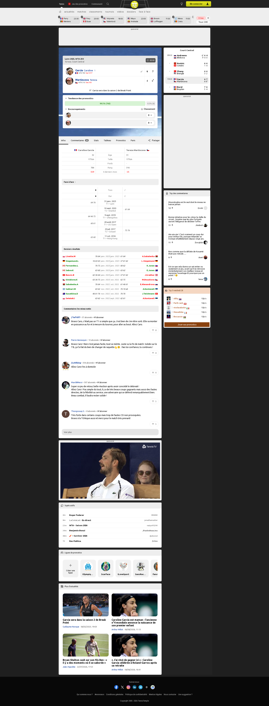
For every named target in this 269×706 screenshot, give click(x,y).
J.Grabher (150, 275)
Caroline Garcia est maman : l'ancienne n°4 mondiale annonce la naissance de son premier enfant (134, 622)
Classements (95, 11)
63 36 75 (96, 280)
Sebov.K (70, 270)
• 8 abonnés (90, 411)
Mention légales (155, 694)
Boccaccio (178, 316)
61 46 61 (124, 284)
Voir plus (68, 432)
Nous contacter (170, 694)
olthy (176, 298)
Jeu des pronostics (79, 4)
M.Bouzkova (148, 280)
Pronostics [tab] (121, 140)
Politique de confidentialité (136, 694)
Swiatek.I (70, 298)
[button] (107, 4)
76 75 (97, 266)
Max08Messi (77, 382)
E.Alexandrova (147, 284)
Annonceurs (99, 694)
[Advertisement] (134, 37)
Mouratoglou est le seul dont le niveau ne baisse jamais (187, 203)
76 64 (97, 256)
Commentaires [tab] (79, 140)
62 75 (122, 280)
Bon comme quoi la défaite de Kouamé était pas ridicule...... (185, 252)
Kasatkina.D (72, 294)
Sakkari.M (71, 289)
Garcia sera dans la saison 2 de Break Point (84, 621)
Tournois (109, 11)
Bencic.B (70, 275)
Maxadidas (179, 312)
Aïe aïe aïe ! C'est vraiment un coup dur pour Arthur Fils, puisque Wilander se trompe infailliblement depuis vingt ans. (186, 236)
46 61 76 (96, 294)
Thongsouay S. (78, 411)
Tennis (61, 4)
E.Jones (151, 270)
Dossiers (131, 11)
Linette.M (71, 256)
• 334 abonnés (87, 363)
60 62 (122, 266)
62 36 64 (96, 275)
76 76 (122, 294)
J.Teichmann (148, 294)
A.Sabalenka (148, 256)
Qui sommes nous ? (85, 694)
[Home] (60, 12)
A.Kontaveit (149, 289)
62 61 (122, 298)
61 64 (122, 256)
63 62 (97, 289)
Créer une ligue (70, 571)
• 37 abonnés (86, 317)
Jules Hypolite (69, 667)
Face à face (145, 11)
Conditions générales (114, 694)
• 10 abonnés (93, 340)
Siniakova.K (72, 280)
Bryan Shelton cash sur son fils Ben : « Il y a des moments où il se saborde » (85, 661)
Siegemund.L (72, 261)
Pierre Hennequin (79, 340)
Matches (81, 11)
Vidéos (120, 11)
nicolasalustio (180, 307)
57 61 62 (124, 261)
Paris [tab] (133, 140)
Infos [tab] (63, 140)
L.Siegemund (148, 261)
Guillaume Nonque (71, 627)
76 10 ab (124, 289)
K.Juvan (151, 266)
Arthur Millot (117, 629)
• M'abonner (98, 317)
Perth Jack (178, 303)
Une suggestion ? (185, 694)
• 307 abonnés (89, 382)
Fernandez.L (72, 266)
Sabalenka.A (72, 284)
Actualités (69, 11)
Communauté (97, 4)
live (201, 18)
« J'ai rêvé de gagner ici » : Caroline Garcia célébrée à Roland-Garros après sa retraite (134, 663)
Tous (203, 22)
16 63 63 (96, 261)
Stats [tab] (96, 140)
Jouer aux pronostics (187, 324)
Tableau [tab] (107, 140)
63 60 (97, 270)
